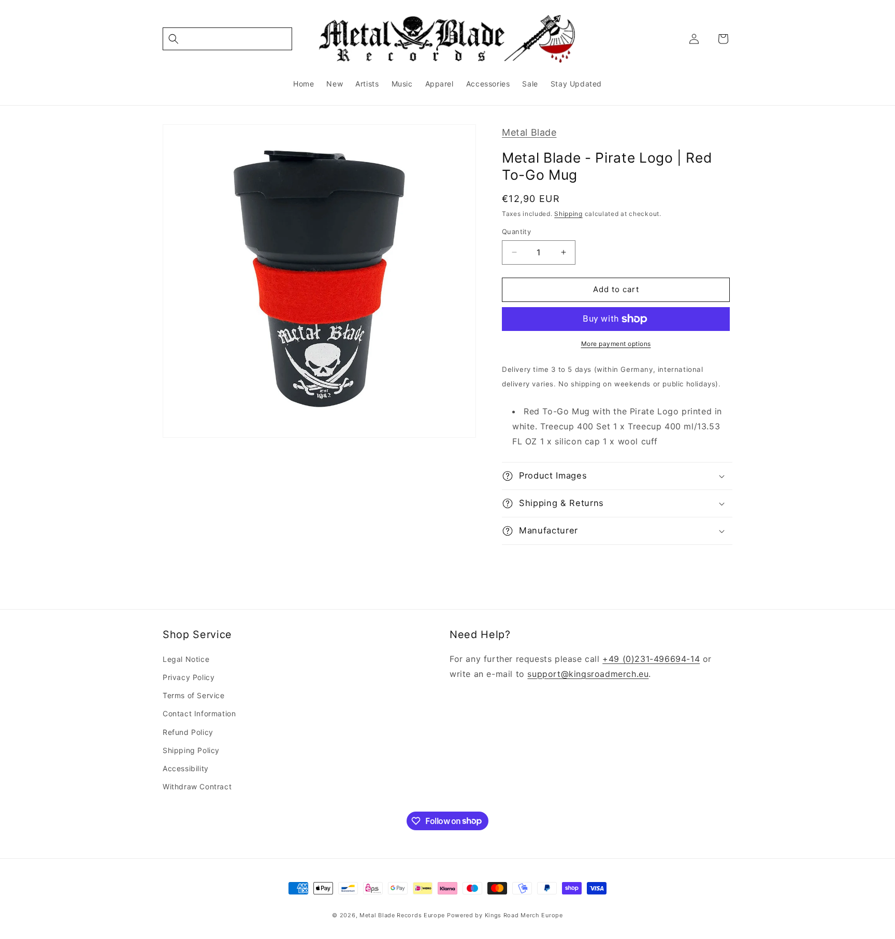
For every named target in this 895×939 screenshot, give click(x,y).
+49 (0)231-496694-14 (651, 659)
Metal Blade (529, 132)
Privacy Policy (188, 677)
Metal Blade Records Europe (402, 915)
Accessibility (186, 768)
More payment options (616, 344)
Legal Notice (186, 659)
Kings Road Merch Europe (524, 915)
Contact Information (199, 714)
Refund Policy (188, 732)
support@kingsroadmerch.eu (587, 674)
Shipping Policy (191, 750)
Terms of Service (194, 695)
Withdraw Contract (197, 786)
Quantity (516, 231)
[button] (227, 38)
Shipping (568, 214)
